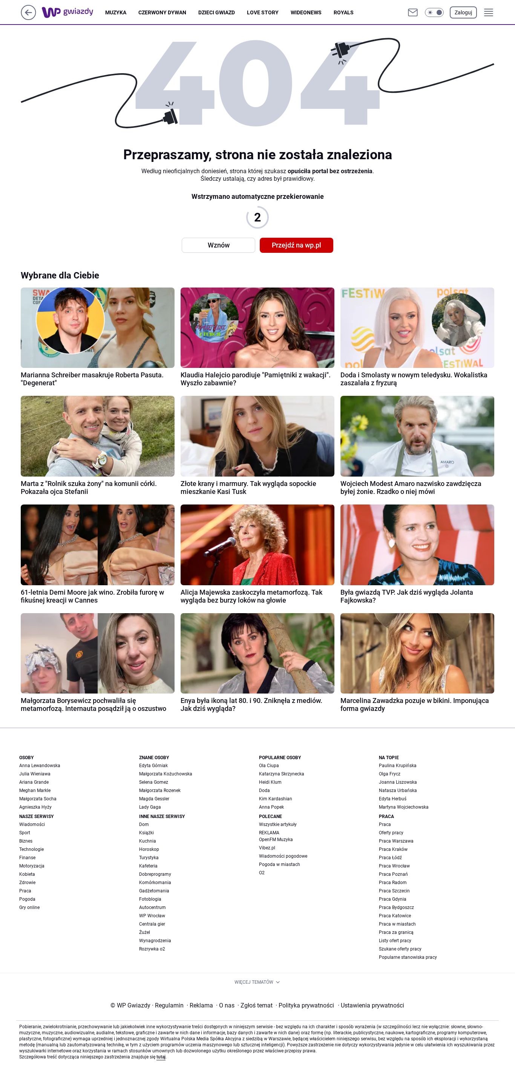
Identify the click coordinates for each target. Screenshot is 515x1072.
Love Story (263, 12)
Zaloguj (463, 12)
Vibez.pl (267, 848)
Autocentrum (152, 907)
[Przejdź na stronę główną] (28, 18)
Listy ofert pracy (395, 940)
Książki (146, 832)
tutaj (161, 1057)
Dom (144, 824)
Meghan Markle (35, 790)
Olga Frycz (389, 774)
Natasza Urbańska (398, 790)
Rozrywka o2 (152, 949)
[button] (434, 12)
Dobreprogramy (155, 874)
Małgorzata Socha (38, 798)
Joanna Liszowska (398, 782)
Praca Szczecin (394, 891)
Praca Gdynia (392, 899)
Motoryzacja (31, 866)
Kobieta (27, 874)
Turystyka (149, 857)
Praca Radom (393, 882)
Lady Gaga (150, 807)
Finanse (27, 857)
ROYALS (344, 12)
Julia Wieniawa (35, 774)
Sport (24, 832)
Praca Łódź (390, 857)
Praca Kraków (393, 849)
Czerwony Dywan (162, 12)
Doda (264, 790)
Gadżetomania (154, 891)
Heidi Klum (270, 782)
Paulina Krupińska (398, 765)
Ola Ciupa (269, 765)
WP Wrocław (152, 915)
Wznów (219, 245)
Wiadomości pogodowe (283, 856)
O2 (262, 872)
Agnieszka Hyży (35, 807)
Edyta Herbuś (392, 798)
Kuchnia (147, 841)
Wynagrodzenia (155, 940)
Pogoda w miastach (279, 864)
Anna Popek (271, 807)
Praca (25, 891)
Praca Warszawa (396, 841)
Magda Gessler (154, 798)
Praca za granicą (396, 932)
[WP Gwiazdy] (73, 12)
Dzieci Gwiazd (216, 12)
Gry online (29, 907)
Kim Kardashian (275, 798)
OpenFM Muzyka (276, 839)
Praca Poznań (393, 874)
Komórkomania (155, 882)
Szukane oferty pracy (400, 949)
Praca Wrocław (394, 866)
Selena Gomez (153, 782)
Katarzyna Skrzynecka (281, 774)
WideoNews (306, 12)
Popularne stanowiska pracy (408, 957)
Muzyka (115, 12)
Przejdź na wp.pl (296, 245)
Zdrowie (27, 882)
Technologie (31, 849)
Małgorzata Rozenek (160, 790)
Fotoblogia (150, 899)
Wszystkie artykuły (278, 824)
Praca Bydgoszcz (396, 907)
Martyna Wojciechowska (404, 807)
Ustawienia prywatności (371, 1005)
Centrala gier (152, 924)
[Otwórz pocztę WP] (413, 12)
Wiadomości (32, 824)
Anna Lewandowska (39, 765)
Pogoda (27, 899)
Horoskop (149, 849)
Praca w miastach (397, 924)
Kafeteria (148, 866)
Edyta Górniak (153, 765)
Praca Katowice (395, 915)
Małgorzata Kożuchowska (165, 774)
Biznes (25, 841)
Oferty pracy (391, 832)
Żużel (144, 932)
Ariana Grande (34, 782)
